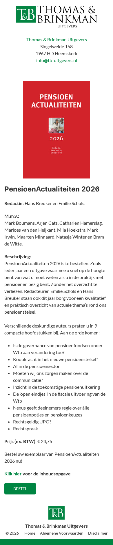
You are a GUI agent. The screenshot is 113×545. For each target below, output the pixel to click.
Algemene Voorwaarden (61, 533)
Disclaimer (98, 533)
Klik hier (13, 473)
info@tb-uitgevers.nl (56, 60)
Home (29, 533)
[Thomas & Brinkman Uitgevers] (56, 16)
